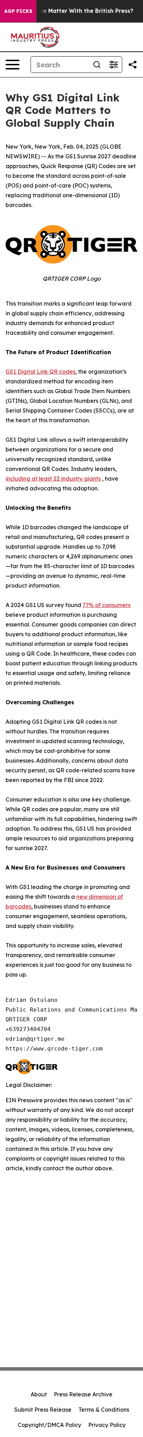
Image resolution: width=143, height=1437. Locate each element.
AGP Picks (18, 11)
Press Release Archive (83, 1394)
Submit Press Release (43, 1409)
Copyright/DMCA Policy (49, 1424)
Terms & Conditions (103, 1409)
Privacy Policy (107, 1424)
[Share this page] (132, 65)
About (39, 1394)
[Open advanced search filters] (113, 65)
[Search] (97, 65)
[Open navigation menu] (12, 65)
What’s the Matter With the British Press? (74, 11)
